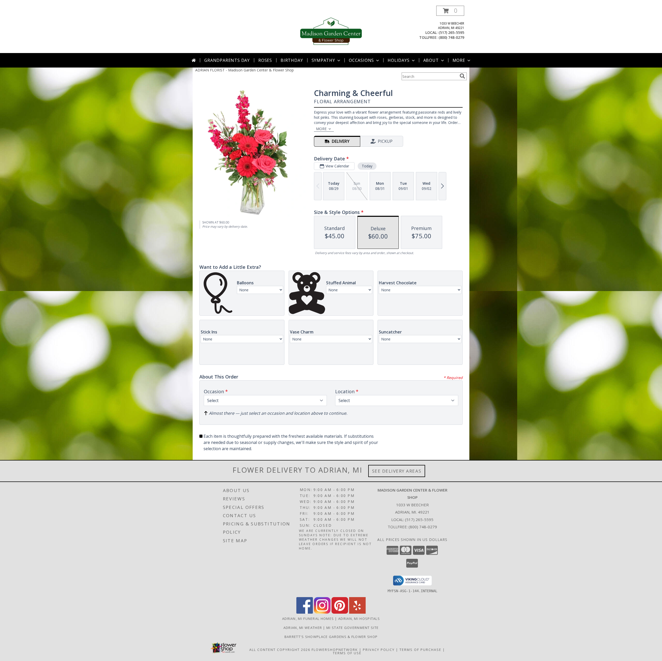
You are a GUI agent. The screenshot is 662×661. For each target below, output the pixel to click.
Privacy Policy (379, 649)
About (431, 60)
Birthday (292, 60)
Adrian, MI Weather (302, 627)
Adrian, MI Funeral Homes (308, 618)
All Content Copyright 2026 (279, 649)
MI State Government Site (352, 627)
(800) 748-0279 (451, 37)
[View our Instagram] (322, 612)
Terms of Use (347, 653)
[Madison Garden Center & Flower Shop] (331, 29)
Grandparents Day (227, 60)
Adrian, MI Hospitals (359, 618)
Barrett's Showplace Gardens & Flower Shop (331, 636)
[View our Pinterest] (340, 612)
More (459, 60)
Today (367, 166)
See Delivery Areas (397, 471)
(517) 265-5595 (451, 32)
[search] (462, 76)
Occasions (361, 60)
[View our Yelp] (357, 612)
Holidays (398, 60)
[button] (450, 11)
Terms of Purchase (420, 649)
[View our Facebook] (304, 612)
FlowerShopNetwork (335, 649)
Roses (265, 60)
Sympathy (323, 60)
